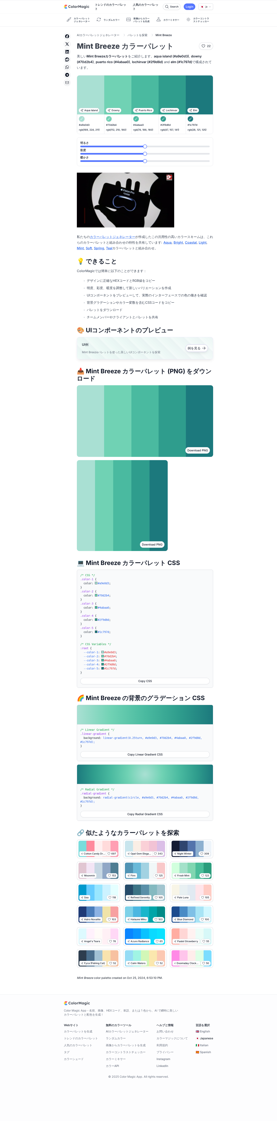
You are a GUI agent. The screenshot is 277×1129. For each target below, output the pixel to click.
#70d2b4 (111, 124)
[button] (206, 6)
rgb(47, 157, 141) (169, 129)
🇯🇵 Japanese (204, 1038)
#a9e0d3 (84, 124)
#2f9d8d (165, 124)
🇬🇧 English (203, 1031)
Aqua (167, 242)
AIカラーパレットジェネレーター (98, 35)
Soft (89, 248)
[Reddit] (67, 59)
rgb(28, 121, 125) (197, 129)
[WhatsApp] (67, 67)
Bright (178, 242)
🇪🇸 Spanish (203, 1052)
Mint (80, 248)
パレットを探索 (137, 35)
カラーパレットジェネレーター (112, 237)
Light (202, 242)
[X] (67, 44)
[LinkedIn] (67, 51)
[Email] (67, 82)
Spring (99, 248)
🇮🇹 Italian (202, 1045)
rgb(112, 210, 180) (116, 129)
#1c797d (192, 124)
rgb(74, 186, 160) (143, 129)
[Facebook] (67, 36)
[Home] (76, 7)
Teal (109, 248)
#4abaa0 (138, 124)
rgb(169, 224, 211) (89, 129)
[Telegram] (67, 75)
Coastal (191, 242)
